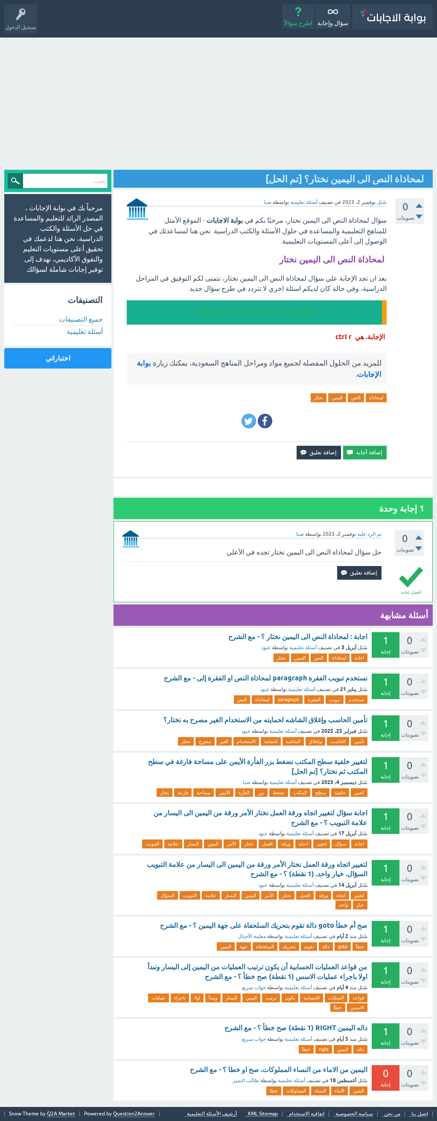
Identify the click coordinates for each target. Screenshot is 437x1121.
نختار (318, 397)
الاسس (357, 1007)
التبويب (152, 843)
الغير (224, 741)
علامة (173, 843)
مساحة (203, 792)
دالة (325, 946)
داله (360, 1049)
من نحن (392, 1114)
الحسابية (311, 997)
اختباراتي (58, 358)
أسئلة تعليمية (304, 202)
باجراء (180, 997)
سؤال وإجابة (333, 23)
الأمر (231, 843)
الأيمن (224, 792)
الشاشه (293, 741)
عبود (266, 648)
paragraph (288, 699)
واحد (343, 904)
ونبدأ (213, 997)
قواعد (358, 997)
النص (356, 397)
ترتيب (271, 997)
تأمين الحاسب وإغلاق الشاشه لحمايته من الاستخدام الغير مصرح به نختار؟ (265, 720)
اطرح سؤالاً (298, 23)
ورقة (285, 843)
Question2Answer (134, 1114)
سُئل (382, 202)
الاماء (339, 1090)
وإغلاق (315, 741)
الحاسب (338, 741)
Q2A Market (61, 1114)
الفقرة (314, 699)
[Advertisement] (218, 101)
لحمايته (270, 741)
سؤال (340, 843)
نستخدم (356, 699)
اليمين (337, 397)
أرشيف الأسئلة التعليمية (212, 1114)
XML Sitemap (263, 1114)
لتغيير (359, 792)
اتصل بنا (419, 1114)
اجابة (359, 657)
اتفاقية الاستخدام (306, 1114)
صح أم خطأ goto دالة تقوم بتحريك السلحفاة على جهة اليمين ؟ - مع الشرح (263, 925)
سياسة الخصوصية (354, 1114)
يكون (290, 997)
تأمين (359, 741)
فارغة (183, 792)
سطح (320, 792)
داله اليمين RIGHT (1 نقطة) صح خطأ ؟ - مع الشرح (295, 1028)
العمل (267, 843)
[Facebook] (265, 421)
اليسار (193, 843)
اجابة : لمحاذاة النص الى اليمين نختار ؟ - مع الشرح (297, 637)
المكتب (300, 792)
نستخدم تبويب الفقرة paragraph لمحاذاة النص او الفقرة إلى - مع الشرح (265, 678)
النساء (320, 1090)
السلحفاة (265, 946)
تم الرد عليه (369, 534)
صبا (247, 782)
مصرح (205, 741)
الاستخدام (246, 741)
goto (342, 946)
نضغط (279, 792)
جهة (244, 946)
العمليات (336, 997)
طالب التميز (246, 1080)
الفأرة (244, 792)
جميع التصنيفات (81, 319)
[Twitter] (249, 421)
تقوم (309, 946)
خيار (360, 904)
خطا (274, 1090)
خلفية (340, 792)
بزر (261, 792)
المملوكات (296, 1090)
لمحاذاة (376, 397)
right (324, 1049)
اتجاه (303, 843)
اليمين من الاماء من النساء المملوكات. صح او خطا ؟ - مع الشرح (278, 1070)
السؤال (167, 895)
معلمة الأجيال (252, 936)
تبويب (334, 699)
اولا (197, 997)
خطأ (360, 946)
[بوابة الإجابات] (393, 16)
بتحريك (289, 946)
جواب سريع (254, 987)
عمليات (158, 997)
